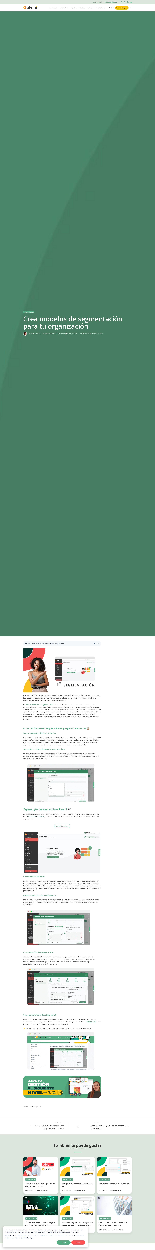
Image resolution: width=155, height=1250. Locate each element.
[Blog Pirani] (77, 1125)
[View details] (121, 2)
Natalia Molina (35, 334)
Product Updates (29, 312)
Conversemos (97, 2)
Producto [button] (63, 8)
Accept (64, 1242)
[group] (62, 643)
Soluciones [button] (51, 8)
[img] (94, 644)
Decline (78, 1242)
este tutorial (91, 1022)
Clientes (81, 8)
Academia (99, 8)
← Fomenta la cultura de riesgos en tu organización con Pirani (47, 1127)
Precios (73, 8)
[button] (26, 643)
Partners (90, 8)
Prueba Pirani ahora (62, 826)
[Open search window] (131, 8)
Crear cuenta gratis (122, 8)
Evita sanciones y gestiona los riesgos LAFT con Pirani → (110, 1127)
